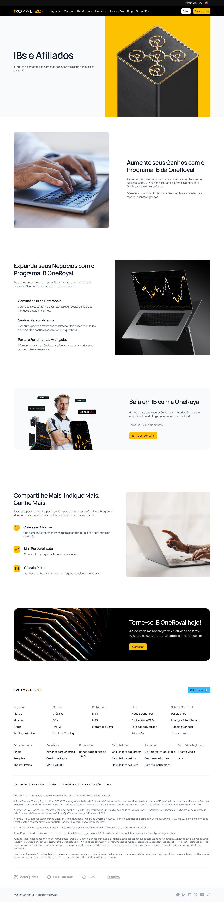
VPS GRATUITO (55, 765)
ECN (55, 720)
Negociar (55, 11)
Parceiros (101, 11)
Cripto (18, 727)
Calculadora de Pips (124, 758)
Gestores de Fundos (157, 758)
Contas (68, 11)
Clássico (58, 713)
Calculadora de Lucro (125, 765)
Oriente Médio (186, 752)
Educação (138, 733)
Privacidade (37, 784)
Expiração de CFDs (143, 720)
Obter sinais (196, 690)
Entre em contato (143, 435)
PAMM (57, 727)
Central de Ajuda (194, 3)
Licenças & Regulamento (186, 720)
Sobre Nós (142, 11)
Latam (181, 758)
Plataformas (84, 11)
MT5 (95, 720)
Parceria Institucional (158, 765)
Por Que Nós (178, 713)
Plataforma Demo (103, 727)
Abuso (109, 784)
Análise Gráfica (23, 765)
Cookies (52, 784)
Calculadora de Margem (126, 752)
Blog (130, 11)
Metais (18, 713)
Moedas (18, 720)
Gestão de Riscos (56, 758)
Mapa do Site (20, 784)
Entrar (186, 11)
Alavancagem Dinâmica (60, 752)
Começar (138, 647)
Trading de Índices (25, 733)
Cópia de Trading (63, 733)
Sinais (17, 752)
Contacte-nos (180, 733)
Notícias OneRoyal (143, 713)
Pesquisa (19, 758)
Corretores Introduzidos (160, 752)
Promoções (117, 11)
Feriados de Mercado (144, 727)
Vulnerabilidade (68, 784)
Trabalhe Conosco (182, 727)
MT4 (95, 713)
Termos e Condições (91, 784)
